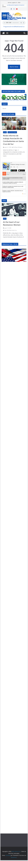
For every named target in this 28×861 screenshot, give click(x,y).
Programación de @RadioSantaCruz (14, 26)
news (5, 218)
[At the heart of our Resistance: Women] (14, 209)
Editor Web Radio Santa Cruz (10, 230)
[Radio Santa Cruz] (3, 33)
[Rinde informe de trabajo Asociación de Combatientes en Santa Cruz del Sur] (14, 123)
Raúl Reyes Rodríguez (17, 147)
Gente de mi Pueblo (12, 132)
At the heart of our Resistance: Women (11, 223)
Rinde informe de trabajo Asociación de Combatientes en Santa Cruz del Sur (13, 139)
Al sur (5, 132)
